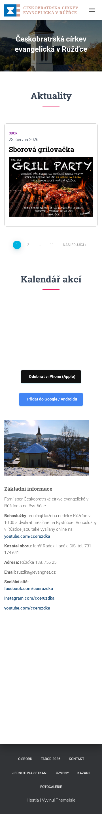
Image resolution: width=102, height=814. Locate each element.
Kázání (83, 773)
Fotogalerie (51, 787)
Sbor (13, 133)
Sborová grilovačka (41, 149)
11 (52, 245)
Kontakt (76, 759)
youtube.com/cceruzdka (27, 536)
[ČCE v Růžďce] (43, 10)
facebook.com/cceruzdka (28, 588)
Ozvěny (62, 773)
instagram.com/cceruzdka (29, 598)
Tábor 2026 (50, 759)
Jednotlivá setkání (29, 773)
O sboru (25, 759)
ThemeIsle (65, 800)
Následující (73, 245)
